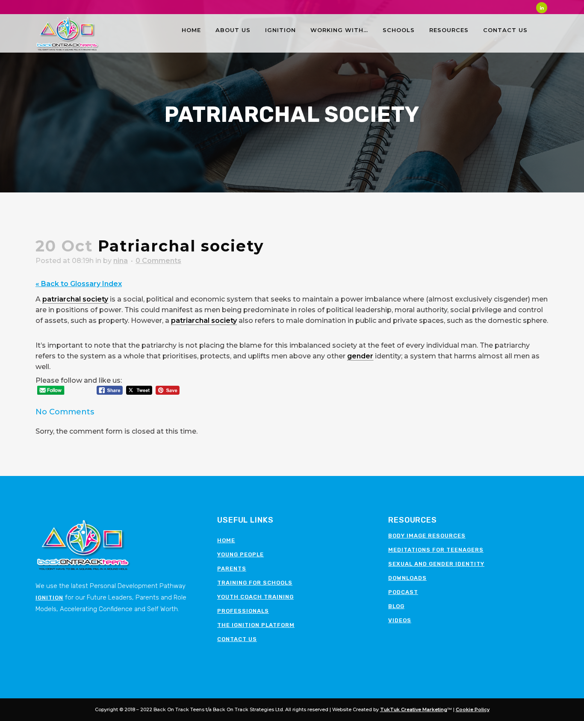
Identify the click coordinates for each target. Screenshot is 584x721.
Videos (399, 620)
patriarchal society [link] (75, 299)
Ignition (49, 597)
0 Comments (158, 261)
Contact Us (237, 639)
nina (120, 261)
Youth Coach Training (255, 597)
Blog (396, 606)
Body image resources (427, 535)
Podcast (403, 592)
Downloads (407, 578)
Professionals (243, 611)
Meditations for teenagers (436, 550)
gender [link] (360, 356)
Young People (240, 554)
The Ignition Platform (256, 625)
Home (226, 540)
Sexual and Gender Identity (436, 564)
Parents (231, 568)
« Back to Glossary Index (78, 284)
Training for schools (254, 582)
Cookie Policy (473, 709)
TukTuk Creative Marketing (413, 709)
